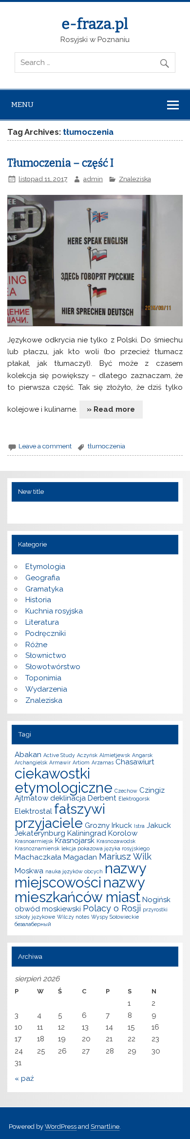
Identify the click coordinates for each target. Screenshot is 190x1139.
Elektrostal (33, 811)
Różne (36, 644)
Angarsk (142, 755)
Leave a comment (45, 446)
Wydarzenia (46, 689)
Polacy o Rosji (112, 908)
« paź (24, 1078)
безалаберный (33, 924)
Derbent (102, 798)
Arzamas (103, 762)
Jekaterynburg (40, 833)
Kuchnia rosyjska (54, 611)
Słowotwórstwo (52, 666)
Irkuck (122, 825)
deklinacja (68, 798)
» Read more (111, 409)
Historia (38, 599)
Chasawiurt (134, 762)
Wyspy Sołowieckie (115, 917)
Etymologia (45, 566)
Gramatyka (44, 589)
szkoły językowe (35, 917)
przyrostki (155, 909)
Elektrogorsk (134, 799)
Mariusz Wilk (125, 856)
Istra (139, 826)
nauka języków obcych (74, 871)
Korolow (122, 833)
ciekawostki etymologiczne (64, 780)
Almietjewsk (114, 755)
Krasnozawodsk (115, 841)
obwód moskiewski (48, 909)
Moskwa (29, 870)
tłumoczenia (106, 446)
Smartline (105, 1126)
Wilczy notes (73, 917)
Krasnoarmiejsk (34, 841)
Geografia (42, 577)
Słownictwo (45, 655)
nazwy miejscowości (80, 875)
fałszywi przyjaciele (60, 816)
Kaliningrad (86, 833)
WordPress (60, 1126)
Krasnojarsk (75, 840)
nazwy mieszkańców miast (80, 889)
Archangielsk (31, 762)
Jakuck (159, 825)
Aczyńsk (87, 755)
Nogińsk (156, 899)
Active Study (59, 755)
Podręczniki (45, 633)
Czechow (125, 791)
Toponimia (43, 678)
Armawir (60, 762)
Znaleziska (135, 179)
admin (93, 179)
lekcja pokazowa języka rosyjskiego (105, 848)
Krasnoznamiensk (37, 848)
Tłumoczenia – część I (60, 163)
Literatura (42, 622)
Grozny (97, 825)
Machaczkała (38, 857)
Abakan (28, 754)
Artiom (81, 762)
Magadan (80, 857)
